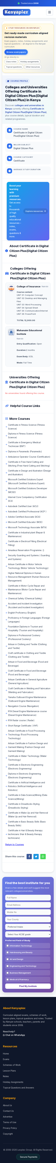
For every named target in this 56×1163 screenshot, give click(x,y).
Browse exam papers (16, 52)
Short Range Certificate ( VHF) (23, 725)
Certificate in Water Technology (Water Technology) (27, 758)
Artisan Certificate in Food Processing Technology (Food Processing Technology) (26, 734)
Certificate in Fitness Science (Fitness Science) (26, 427)
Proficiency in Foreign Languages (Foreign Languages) (29, 620)
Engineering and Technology (23, 966)
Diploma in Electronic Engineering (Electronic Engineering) (24, 775)
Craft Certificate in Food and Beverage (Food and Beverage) (27, 672)
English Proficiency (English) (22, 612)
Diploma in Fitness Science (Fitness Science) (25, 435)
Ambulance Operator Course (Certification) (29, 456)
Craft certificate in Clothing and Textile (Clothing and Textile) (27, 655)
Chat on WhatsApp (15, 1035)
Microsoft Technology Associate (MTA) (27, 527)
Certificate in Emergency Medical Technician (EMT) (24, 444)
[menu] (49, 12)
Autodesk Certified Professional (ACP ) (27, 511)
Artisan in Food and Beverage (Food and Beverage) (28, 664)
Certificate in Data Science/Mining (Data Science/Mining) (27, 797)
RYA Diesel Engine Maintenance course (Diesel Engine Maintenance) (27, 713)
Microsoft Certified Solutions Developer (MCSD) (27, 490)
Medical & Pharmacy (19, 979)
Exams (6, 1059)
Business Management (20, 973)
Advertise (7, 1116)
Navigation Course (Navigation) (23, 706)
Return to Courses (14, 844)
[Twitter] (36, 856)
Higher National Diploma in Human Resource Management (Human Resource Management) (28, 577)
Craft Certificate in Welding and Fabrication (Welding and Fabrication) (29, 690)
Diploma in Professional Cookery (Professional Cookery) (24, 637)
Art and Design (16, 959)
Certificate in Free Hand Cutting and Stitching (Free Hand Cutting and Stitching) (29, 464)
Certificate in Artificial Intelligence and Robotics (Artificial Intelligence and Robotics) (26, 786)
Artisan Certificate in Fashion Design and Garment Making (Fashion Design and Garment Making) (28, 747)
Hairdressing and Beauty (21, 952)
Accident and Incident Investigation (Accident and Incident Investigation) (26, 605)
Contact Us (8, 1111)
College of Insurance (28, 286)
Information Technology (21, 945)
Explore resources (34, 211)
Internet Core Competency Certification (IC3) (27, 499)
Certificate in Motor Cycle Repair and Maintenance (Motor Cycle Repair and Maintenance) (27, 589)
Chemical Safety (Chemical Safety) (25, 598)
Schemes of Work (12, 1065)
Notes (6, 1076)
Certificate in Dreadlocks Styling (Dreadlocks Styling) (24, 806)
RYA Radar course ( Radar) (21, 720)
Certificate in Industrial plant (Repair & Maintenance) (26, 534)
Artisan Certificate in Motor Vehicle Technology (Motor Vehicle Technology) (28, 566)
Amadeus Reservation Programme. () (26, 550)
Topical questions (14, 67)
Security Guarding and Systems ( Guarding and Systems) (29, 557)
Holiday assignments (29, 61)
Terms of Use (9, 1122)
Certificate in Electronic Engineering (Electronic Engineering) (25, 766)
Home (6, 1053)
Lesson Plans (9, 1070)
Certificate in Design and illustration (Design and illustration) (29, 472)
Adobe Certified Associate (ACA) (24, 516)
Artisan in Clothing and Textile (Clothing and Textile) (27, 646)
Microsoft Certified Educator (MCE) (25, 522)
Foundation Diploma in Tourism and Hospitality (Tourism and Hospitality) (25, 628)
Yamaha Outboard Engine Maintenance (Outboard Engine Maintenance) (27, 699)
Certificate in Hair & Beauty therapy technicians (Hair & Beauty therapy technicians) (25, 834)
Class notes (11, 61)
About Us (7, 1105)
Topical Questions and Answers (18, 1087)
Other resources (33, 67)
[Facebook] (29, 856)
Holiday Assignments (13, 1082)
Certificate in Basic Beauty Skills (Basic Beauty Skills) (27, 823)
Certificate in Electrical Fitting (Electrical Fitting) (27, 543)
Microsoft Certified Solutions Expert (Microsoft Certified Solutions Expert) (26, 481)
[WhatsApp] (43, 856)
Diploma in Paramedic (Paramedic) (25, 451)
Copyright (8, 1133)
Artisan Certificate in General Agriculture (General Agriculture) (27, 681)
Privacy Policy (10, 1128)
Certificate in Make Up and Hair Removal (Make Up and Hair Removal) (28, 814)
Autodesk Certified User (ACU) (23, 506)
